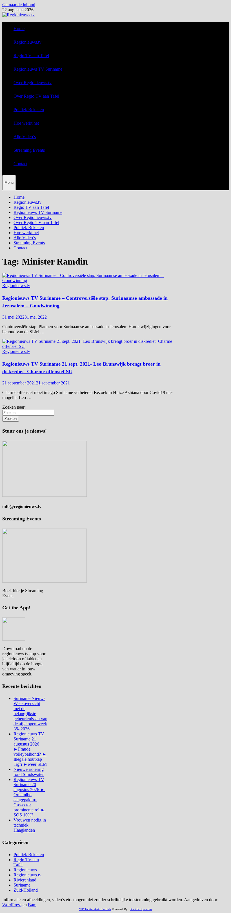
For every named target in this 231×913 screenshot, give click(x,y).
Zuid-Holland (26, 890)
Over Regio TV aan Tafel (36, 96)
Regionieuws (25, 869)
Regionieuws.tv (27, 42)
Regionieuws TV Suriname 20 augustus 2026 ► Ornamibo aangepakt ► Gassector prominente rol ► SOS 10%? (29, 797)
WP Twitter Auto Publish (95, 909)
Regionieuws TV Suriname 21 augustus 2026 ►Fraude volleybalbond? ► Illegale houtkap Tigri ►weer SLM (30, 749)
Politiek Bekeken (29, 109)
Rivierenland (25, 880)
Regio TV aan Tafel (31, 55)
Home (19, 28)
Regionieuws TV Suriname (38, 69)
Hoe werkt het (26, 123)
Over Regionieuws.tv (33, 82)
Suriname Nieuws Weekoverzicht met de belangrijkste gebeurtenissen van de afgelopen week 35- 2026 (30, 713)
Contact (20, 163)
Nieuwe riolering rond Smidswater (29, 772)
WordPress (11, 904)
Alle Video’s (25, 136)
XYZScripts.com (141, 909)
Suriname (22, 885)
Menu (9, 182)
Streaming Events (29, 150)
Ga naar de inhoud (18, 4)
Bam (32, 904)
